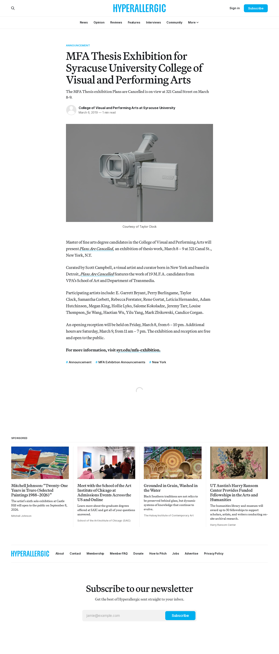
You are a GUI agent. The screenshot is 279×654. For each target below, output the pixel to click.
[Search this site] (13, 8)
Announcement (78, 45)
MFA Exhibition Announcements (121, 362)
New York (159, 362)
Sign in (235, 8)
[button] (191, 22)
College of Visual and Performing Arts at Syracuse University (127, 108)
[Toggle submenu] (197, 22)
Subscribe (255, 8)
